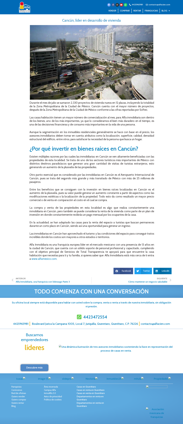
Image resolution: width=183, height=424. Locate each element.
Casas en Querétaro (86, 386)
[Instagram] (117, 5)
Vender (112, 10)
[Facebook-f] (113, 5)
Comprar (125, 10)
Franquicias (151, 10)
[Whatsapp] (125, 5)
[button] (123, 271)
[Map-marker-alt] (109, 5)
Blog (164, 10)
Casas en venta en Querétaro (91, 393)
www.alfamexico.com (44, 258)
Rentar (137, 10)
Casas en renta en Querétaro (90, 390)
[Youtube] (121, 5)
